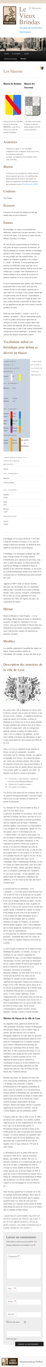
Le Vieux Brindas (29, 15)
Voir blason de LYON (30, 184)
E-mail (12, 1301)
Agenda (26, 53)
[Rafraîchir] (25, 1322)
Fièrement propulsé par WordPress (31, 1362)
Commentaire (13, 1256)
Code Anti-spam (11, 1339)
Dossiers (23, 59)
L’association (16, 53)
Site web (11, 1314)
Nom (12, 1288)
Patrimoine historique (10, 59)
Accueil (6, 53)
